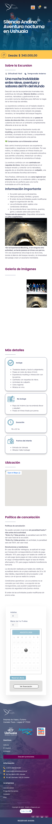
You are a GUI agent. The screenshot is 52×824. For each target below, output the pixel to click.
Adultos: (13, 612)
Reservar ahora (18, 678)
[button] (45, 8)
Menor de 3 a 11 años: (19, 621)
